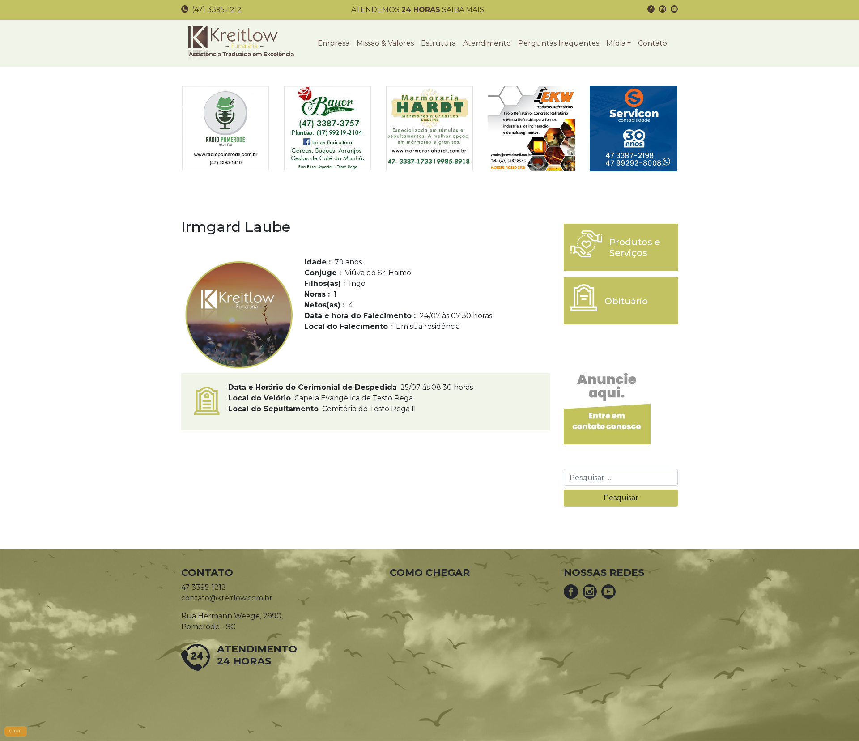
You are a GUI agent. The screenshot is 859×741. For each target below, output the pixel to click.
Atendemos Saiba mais (417, 9)
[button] (618, 43)
